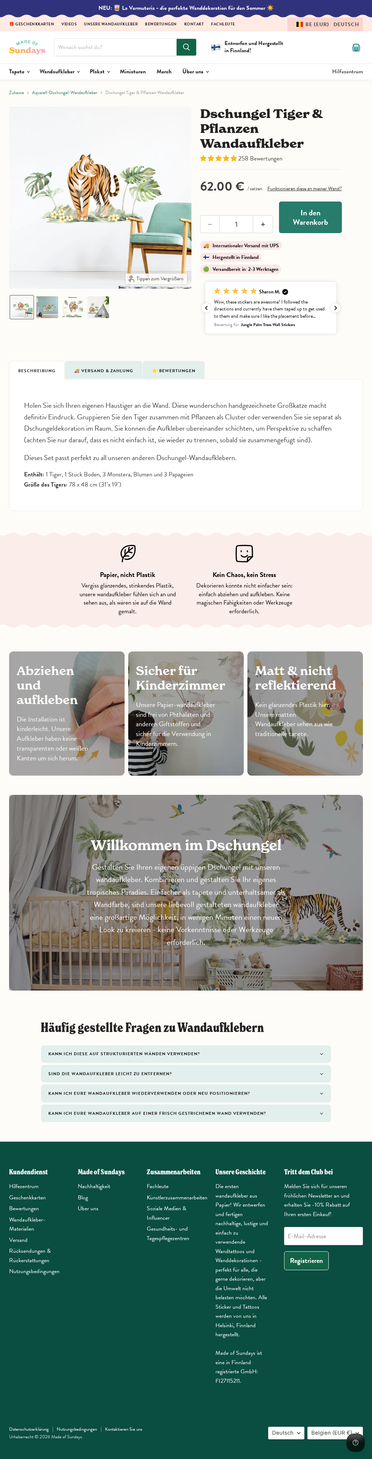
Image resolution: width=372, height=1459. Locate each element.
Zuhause (16, 92)
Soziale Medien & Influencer (166, 1213)
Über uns (193, 71)
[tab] (37, 370)
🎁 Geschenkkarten (31, 24)
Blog (83, 1197)
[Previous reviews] (206, 308)
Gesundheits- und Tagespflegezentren (168, 1233)
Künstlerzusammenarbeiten (177, 1197)
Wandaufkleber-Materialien (27, 1224)
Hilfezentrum (347, 71)
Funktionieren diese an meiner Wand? (304, 188)
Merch (164, 71)
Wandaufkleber (58, 71)
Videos (69, 24)
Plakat (98, 71)
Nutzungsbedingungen (34, 1271)
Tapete (17, 71)
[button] (325, 24)
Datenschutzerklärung (29, 1429)
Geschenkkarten (27, 1197)
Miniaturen (133, 71)
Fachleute (223, 24)
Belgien (331, 1433)
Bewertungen (161, 24)
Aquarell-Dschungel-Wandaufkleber (64, 92)
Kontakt (194, 24)
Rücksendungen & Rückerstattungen (30, 1256)
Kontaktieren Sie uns (123, 1429)
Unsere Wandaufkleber (111, 24)
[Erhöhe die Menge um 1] (263, 224)
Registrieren (306, 1260)
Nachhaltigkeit (94, 1186)
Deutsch (283, 1433)
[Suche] (186, 47)
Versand (18, 1240)
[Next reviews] (335, 308)
